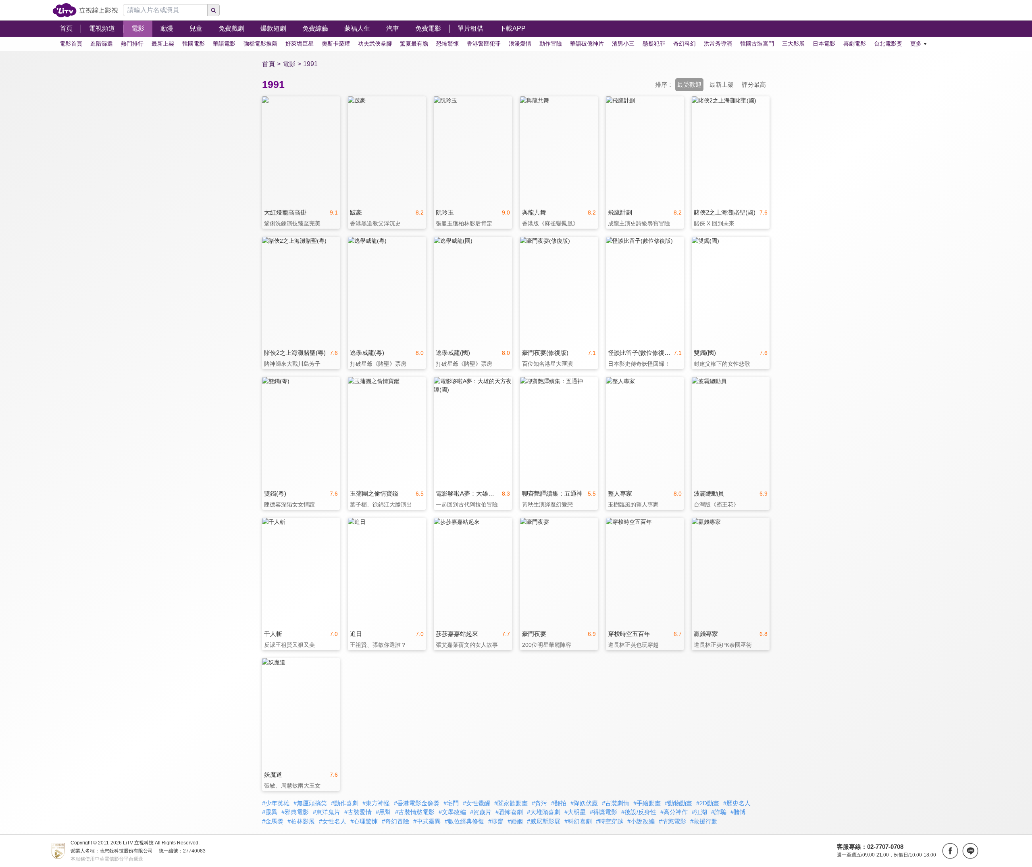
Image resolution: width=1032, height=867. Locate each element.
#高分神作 (674, 812)
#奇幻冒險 (395, 821)
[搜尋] (214, 10)
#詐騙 (718, 812)
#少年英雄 (275, 803)
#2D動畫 (707, 803)
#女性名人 (332, 821)
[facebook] (950, 851)
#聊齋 (496, 821)
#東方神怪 (376, 803)
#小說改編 (641, 821)
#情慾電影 (672, 821)
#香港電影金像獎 (416, 803)
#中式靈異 (427, 821)
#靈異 (269, 812)
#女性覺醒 (476, 803)
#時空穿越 (609, 821)
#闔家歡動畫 (511, 803)
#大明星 (575, 812)
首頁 (268, 63)
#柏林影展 (301, 821)
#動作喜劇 (344, 803)
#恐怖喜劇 (509, 812)
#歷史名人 (737, 803)
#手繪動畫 (647, 803)
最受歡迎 (689, 84)
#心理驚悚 (364, 821)
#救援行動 (704, 821)
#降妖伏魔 (584, 803)
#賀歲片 (480, 812)
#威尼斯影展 (543, 821)
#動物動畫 (678, 803)
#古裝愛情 (358, 812)
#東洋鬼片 (326, 812)
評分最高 (754, 84)
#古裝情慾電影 (415, 812)
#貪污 (539, 803)
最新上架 (722, 84)
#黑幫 (383, 812)
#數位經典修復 (464, 821)
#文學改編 (452, 812)
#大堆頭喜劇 (543, 812)
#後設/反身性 (638, 812)
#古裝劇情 (615, 803)
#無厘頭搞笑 (310, 803)
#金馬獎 (272, 821)
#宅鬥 (451, 803)
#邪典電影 (295, 812)
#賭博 (738, 812)
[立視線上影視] (85, 10)
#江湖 (699, 812)
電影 (289, 63)
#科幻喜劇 (578, 821)
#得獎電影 (603, 812)
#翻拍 (558, 803)
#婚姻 (515, 821)
